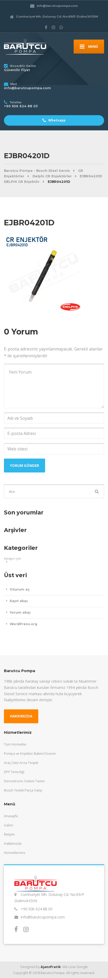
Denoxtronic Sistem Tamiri (24, 781)
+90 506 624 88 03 (36, 908)
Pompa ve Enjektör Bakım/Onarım (30, 753)
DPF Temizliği (14, 772)
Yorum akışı (20, 612)
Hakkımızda (12, 843)
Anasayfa (11, 816)
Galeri (8, 825)
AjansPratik (51, 967)
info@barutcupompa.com (43, 917)
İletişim (9, 834)
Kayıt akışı (19, 601)
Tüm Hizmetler (15, 744)
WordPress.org (23, 624)
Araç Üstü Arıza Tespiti (21, 763)
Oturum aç (20, 589)
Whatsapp (56, 120)
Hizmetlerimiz (14, 853)
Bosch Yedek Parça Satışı (23, 790)
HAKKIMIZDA (21, 716)
